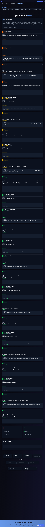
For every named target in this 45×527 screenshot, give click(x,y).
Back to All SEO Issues (4, 7)
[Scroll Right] (43, 9)
